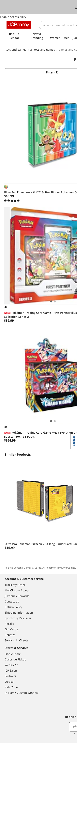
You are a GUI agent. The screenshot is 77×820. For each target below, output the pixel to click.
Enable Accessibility (13, 17)
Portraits (10, 676)
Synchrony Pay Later (18, 618)
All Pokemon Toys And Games (58, 567)
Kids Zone (11, 687)
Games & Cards (32, 567)
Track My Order (15, 585)
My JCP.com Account (18, 590)
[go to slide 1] (51, 301)
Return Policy (13, 607)
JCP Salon (11, 670)
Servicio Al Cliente (16, 640)
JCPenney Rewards (17, 596)
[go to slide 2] (55, 301)
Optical (9, 681)
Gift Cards (11, 629)
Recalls (9, 624)
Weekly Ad (11, 665)
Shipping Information (19, 612)
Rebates (10, 635)
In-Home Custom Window (21, 693)
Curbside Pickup (15, 659)
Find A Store (13, 654)
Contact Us (12, 601)
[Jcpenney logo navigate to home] (18, 25)
